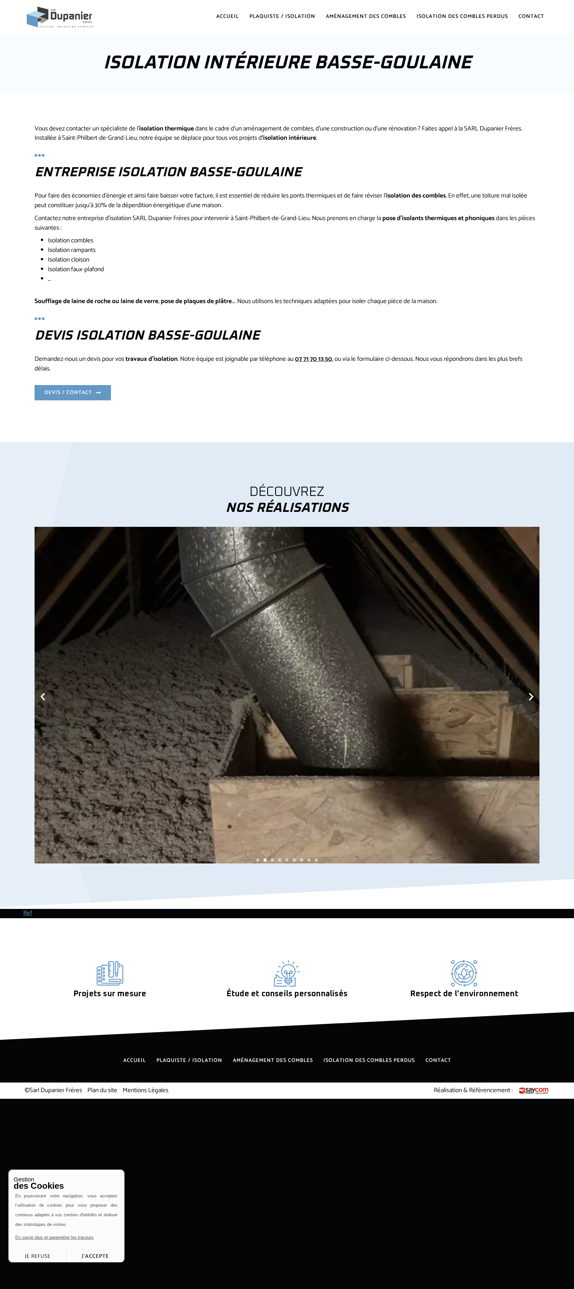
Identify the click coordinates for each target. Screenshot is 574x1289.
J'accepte (95, 1256)
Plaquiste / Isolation (282, 16)
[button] (43, 697)
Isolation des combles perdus (462, 16)
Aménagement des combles (366, 16)
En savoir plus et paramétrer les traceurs (54, 1237)
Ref (27, 913)
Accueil (227, 16)
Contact (531, 16)
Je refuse (37, 1256)
